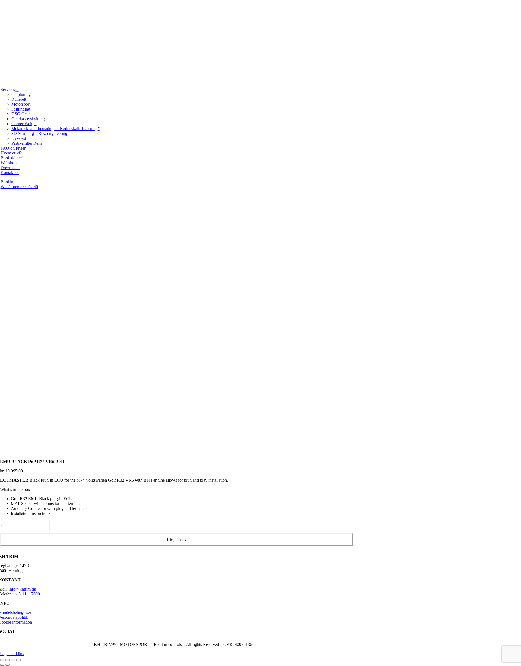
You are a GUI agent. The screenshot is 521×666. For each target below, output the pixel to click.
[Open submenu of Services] (17, 91)
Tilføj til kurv (176, 539)
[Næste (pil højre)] (7, 665)
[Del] (13, 660)
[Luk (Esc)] (18, 660)
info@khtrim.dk (22, 589)
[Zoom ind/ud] (2, 660)
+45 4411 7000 (27, 594)
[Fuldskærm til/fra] (7, 660)
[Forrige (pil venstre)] (2, 665)
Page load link (12, 653)
